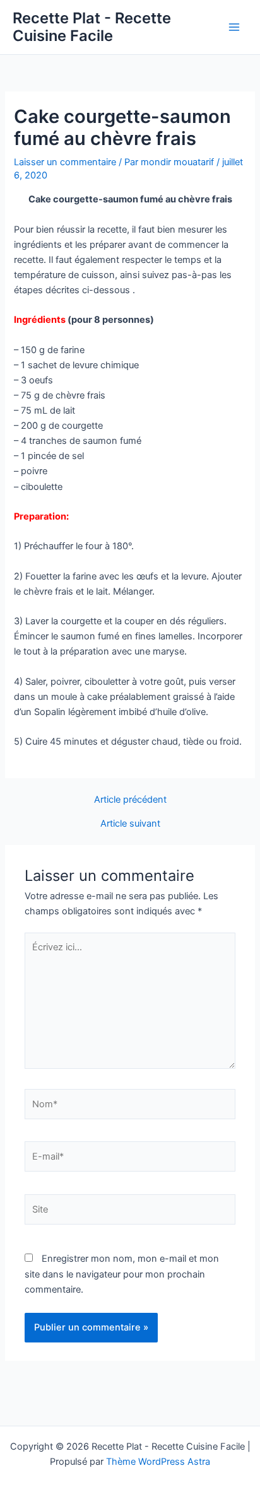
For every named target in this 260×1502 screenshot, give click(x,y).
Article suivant (130, 824)
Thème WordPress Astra (158, 1461)
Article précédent (130, 800)
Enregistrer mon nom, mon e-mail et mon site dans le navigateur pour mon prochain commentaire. (122, 1274)
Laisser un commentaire (65, 162)
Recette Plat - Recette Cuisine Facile (92, 27)
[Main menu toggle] (234, 27)
